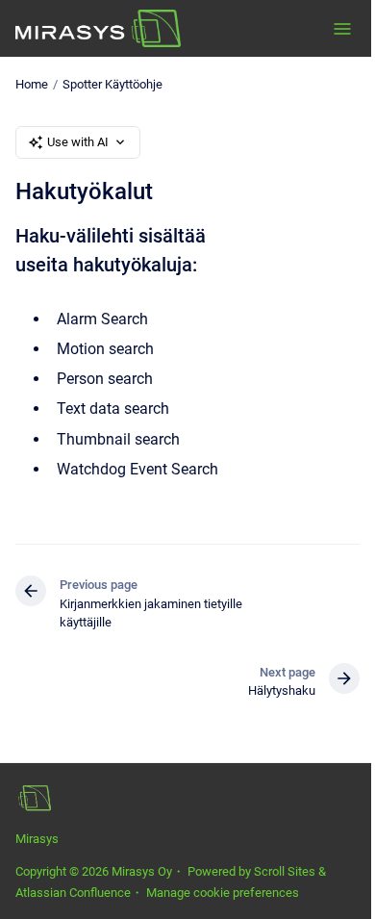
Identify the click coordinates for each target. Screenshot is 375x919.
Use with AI (78, 142)
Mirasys (37, 838)
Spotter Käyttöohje (112, 84)
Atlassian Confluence (73, 892)
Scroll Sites (284, 871)
